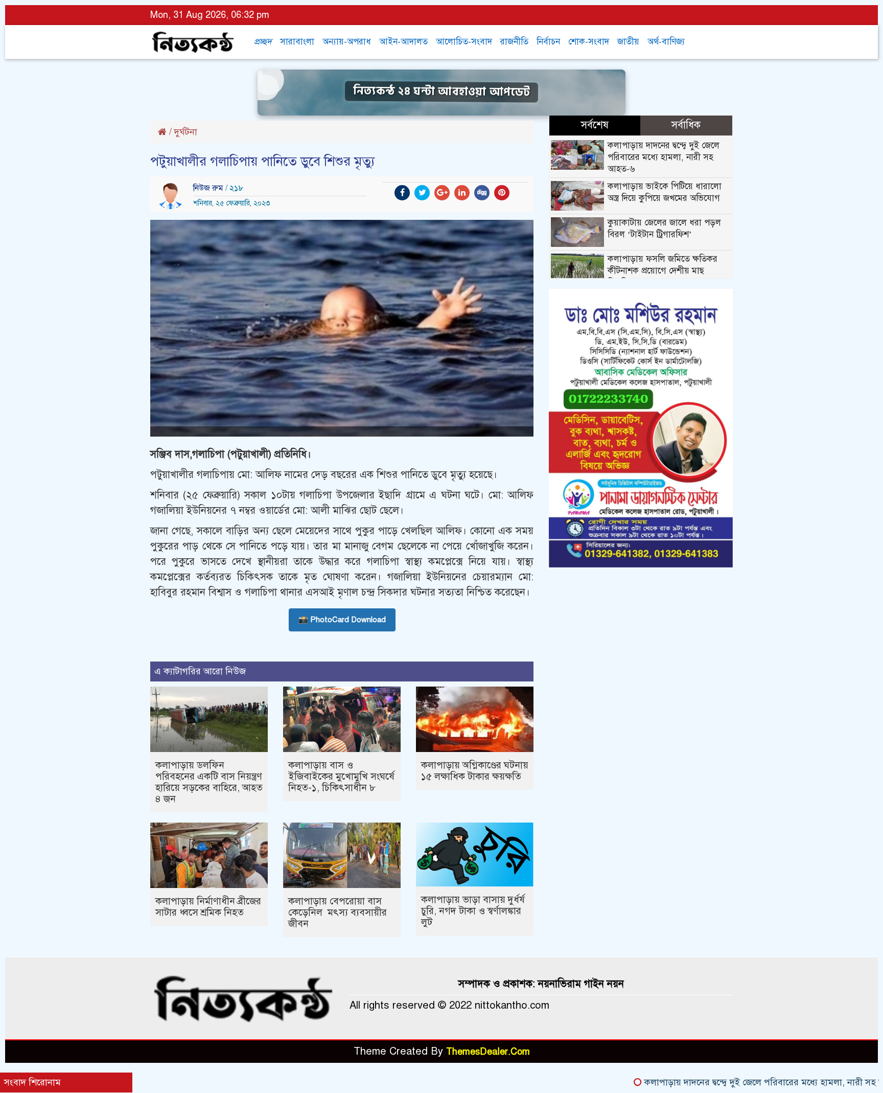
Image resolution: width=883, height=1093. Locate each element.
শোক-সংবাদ (588, 41)
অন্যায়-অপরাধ (346, 41)
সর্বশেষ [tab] (595, 125)
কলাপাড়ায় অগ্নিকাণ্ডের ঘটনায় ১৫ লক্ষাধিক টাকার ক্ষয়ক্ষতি (474, 770)
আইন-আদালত (403, 41)
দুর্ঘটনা (185, 132)
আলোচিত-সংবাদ (464, 41)
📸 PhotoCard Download (342, 619)
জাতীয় (628, 41)
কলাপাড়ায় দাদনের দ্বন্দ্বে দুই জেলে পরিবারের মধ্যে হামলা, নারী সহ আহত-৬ (663, 157)
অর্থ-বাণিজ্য (666, 41)
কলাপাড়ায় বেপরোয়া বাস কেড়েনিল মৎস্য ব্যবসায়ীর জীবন (337, 912)
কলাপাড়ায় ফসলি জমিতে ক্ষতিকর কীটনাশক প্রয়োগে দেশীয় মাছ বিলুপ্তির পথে (662, 271)
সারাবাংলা (297, 41)
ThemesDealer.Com (488, 1051)
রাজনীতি (514, 41)
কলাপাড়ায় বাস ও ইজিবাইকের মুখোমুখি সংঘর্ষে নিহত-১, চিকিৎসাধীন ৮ (341, 776)
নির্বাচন (548, 41)
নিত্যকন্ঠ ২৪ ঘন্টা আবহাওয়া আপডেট (441, 91)
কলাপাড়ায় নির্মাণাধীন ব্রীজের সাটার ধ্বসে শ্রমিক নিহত (208, 906)
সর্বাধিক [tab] (686, 125)
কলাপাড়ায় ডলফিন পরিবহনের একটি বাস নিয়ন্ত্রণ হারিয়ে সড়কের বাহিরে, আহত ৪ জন (209, 782)
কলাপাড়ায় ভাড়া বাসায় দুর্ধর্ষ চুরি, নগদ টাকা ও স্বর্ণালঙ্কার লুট (473, 911)
